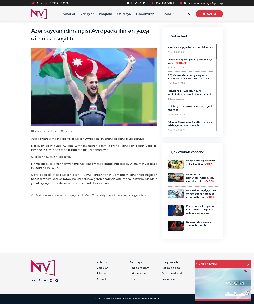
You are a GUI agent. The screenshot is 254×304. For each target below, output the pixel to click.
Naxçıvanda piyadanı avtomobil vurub (190, 47)
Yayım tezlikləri (172, 273)
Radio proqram (139, 268)
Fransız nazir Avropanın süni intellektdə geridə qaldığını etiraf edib (200, 209)
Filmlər (101, 273)
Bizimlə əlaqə (171, 268)
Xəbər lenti (179, 36)
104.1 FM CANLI (164, 3)
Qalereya (124, 14)
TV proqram (137, 262)
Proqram (105, 14)
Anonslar (103, 279)
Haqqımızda (145, 14)
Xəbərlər (68, 14)
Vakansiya (169, 279)
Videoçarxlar (138, 273)
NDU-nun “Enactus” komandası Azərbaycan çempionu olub (200, 178)
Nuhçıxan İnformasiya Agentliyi (203, 3)
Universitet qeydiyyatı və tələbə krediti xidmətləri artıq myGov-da (201, 193)
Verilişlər (87, 14)
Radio (167, 14)
